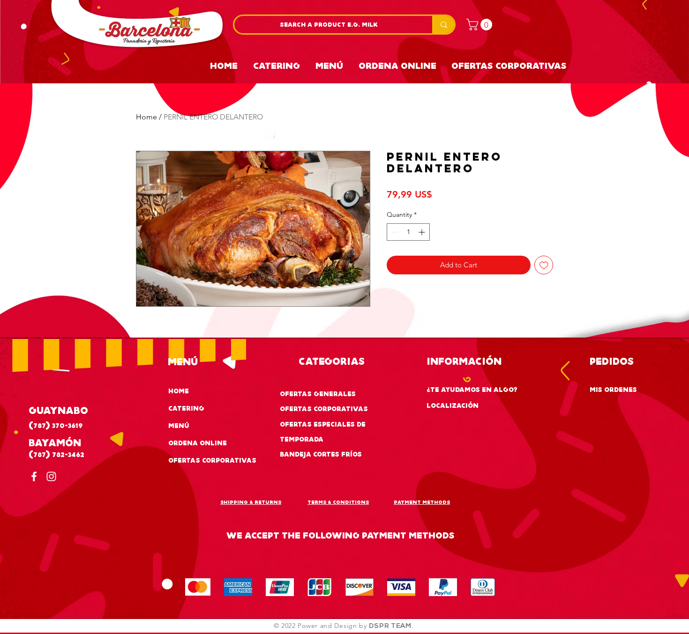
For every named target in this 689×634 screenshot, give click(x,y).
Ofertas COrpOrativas (324, 409)
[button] (480, 24)
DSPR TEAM (390, 626)
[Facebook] (34, 476)
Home (146, 116)
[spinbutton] (408, 232)
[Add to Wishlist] (544, 265)
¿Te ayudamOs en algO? (472, 389)
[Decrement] (394, 232)
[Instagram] (51, 476)
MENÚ (178, 425)
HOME (178, 391)
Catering (186, 408)
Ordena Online (197, 443)
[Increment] (422, 232)
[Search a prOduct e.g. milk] (443, 24)
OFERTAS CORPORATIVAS (212, 460)
